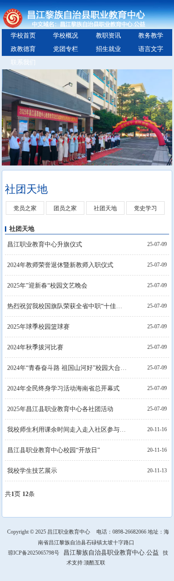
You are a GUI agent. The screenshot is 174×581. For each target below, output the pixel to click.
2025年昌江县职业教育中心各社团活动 (60, 409)
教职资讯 (108, 35)
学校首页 (23, 35)
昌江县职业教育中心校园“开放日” (53, 450)
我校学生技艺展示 (32, 470)
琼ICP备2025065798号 (33, 553)
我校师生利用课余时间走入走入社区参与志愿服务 (67, 429)
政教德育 (23, 49)
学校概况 (65, 35)
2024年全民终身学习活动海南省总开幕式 (63, 388)
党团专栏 (65, 49)
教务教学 (150, 35)
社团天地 (105, 208)
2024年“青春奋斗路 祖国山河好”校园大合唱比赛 (67, 368)
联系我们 (23, 62)
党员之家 (25, 208)
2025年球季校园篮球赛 (38, 326)
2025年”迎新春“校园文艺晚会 (47, 285)
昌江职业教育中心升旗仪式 (44, 244)
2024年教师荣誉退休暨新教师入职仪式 (60, 265)
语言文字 (150, 49)
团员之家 (65, 208)
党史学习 (145, 208)
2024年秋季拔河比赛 (35, 347)
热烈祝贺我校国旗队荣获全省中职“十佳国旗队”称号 (67, 306)
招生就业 (108, 49)
